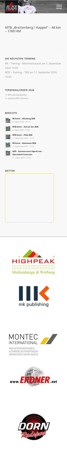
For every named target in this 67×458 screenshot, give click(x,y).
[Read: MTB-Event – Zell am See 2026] (8, 129)
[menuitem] (57, 6)
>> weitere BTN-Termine (16, 98)
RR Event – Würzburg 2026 (23, 118)
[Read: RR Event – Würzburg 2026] (8, 120)
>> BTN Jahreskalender (16, 94)
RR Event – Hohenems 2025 (24, 143)
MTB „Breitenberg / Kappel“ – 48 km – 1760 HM (33, 29)
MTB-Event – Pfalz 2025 (22, 135)
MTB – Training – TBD (17, 72)
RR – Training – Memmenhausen (23, 63)
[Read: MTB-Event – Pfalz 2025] (8, 137)
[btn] (28, 6)
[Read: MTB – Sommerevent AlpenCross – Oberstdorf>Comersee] (8, 153)
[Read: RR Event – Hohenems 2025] (8, 145)
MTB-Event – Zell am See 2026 (25, 126)
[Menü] (57, 6)
